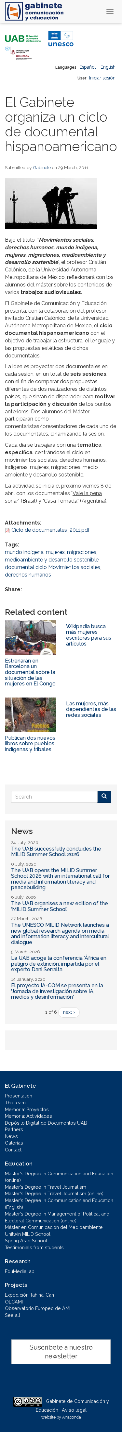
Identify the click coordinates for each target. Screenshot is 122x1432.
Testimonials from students (34, 1247)
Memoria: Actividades (28, 1116)
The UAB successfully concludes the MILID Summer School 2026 (56, 852)
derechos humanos (28, 575)
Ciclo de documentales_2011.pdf (50, 530)
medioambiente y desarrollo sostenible (52, 560)
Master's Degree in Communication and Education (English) (59, 1204)
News (11, 1136)
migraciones (81, 552)
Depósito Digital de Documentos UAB (46, 1123)
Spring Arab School (26, 1240)
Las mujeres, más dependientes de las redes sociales (91, 709)
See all (12, 1315)
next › (69, 1012)
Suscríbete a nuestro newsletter (61, 1351)
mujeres (55, 552)
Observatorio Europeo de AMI (37, 1308)
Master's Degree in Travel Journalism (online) (54, 1193)
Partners (14, 1129)
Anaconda (71, 1417)
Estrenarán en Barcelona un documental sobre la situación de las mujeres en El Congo (30, 672)
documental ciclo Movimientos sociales (52, 567)
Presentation (18, 1095)
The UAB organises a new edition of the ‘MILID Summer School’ (59, 906)
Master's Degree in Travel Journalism (45, 1187)
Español (87, 67)
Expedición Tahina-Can (29, 1295)
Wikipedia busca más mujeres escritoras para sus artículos (88, 635)
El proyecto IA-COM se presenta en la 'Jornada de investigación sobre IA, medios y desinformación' (57, 991)
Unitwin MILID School (27, 1234)
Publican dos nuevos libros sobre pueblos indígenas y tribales (30, 743)
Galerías (14, 1143)
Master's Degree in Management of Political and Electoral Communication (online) (57, 1217)
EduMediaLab (19, 1271)
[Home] (34, 11)
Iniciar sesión (102, 77)
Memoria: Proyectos (27, 1109)
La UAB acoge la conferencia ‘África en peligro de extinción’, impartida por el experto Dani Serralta (58, 964)
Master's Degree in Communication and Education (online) (59, 1177)
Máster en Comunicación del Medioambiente (54, 1227)
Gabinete (42, 167)
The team (15, 1102)
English (108, 67)
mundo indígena (24, 552)
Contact (13, 1149)
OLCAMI (14, 1301)
